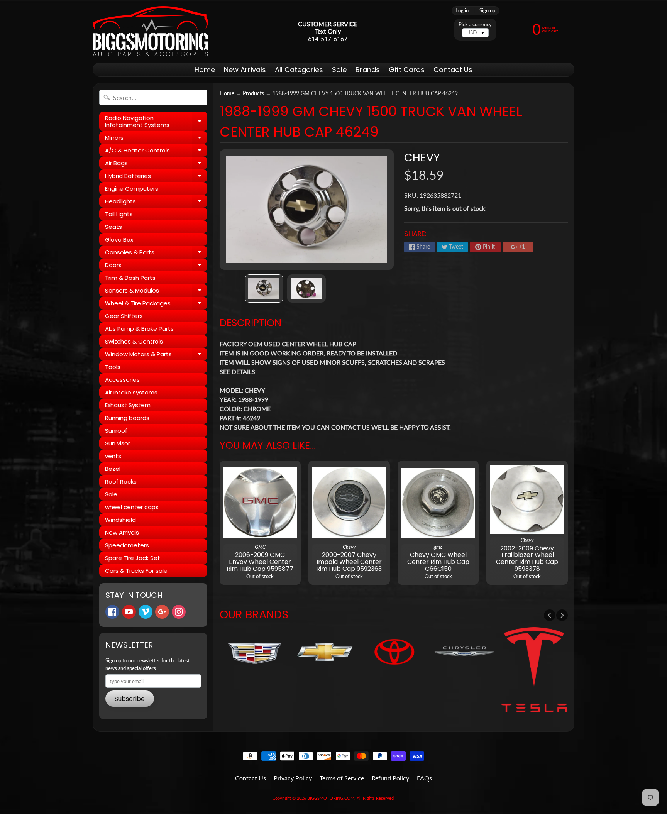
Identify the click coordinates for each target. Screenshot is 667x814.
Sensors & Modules (156, 291)
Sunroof (116, 430)
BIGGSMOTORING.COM (330, 797)
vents (113, 456)
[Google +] (162, 612)
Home (205, 69)
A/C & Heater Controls (156, 151)
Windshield (120, 520)
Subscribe (130, 698)
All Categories (299, 69)
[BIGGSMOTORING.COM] (150, 31)
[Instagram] (179, 612)
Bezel (112, 469)
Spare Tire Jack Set (132, 558)
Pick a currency (475, 24)
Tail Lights (119, 214)
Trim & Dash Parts (130, 278)
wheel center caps (132, 507)
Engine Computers (131, 188)
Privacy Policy (293, 778)
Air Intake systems (131, 392)
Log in (462, 10)
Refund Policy (390, 778)
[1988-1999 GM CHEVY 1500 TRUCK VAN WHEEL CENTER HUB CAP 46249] (264, 288)
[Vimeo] (145, 612)
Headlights (156, 202)
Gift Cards (407, 69)
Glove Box (119, 239)
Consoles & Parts (156, 253)
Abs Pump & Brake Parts (139, 329)
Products (253, 93)
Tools (112, 367)
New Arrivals (245, 69)
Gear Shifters (124, 316)
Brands (368, 69)
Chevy (422, 157)
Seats (113, 227)
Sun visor (117, 443)
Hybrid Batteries (156, 177)
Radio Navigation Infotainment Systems (156, 122)
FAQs (424, 778)
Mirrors (156, 139)
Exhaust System (128, 405)
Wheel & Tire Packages (156, 304)
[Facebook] (112, 612)
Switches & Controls (134, 341)
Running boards (127, 418)
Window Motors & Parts (156, 355)
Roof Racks (121, 481)
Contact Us (452, 69)
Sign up (487, 10)
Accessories (122, 380)
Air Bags (156, 164)
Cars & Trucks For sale (136, 571)
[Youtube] (129, 612)
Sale (339, 69)
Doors (156, 266)
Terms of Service (342, 778)
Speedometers (127, 545)
